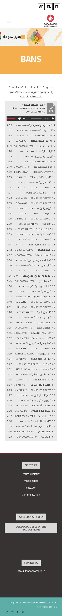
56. (34, 411)
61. (36, 437)
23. (34, 239)
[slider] (12, 118)
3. (34, 135)
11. (34, 177)
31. (35, 281)
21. (34, 229)
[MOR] (36, 21)
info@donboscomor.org (31, 570)
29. (34, 270)
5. (34, 146)
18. (37, 213)
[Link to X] (7, 611)
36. (36, 307)
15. (34, 198)
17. (36, 208)
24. (34, 244)
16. (34, 203)
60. (34, 431)
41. (34, 333)
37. (34, 312)
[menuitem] (10, 21)
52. (34, 390)
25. (34, 250)
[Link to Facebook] (17, 611)
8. (37, 161)
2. (36, 130)
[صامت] (19, 118)
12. (35, 182)
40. (34, 328)
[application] (31, 118)
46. (34, 359)
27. (34, 260)
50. (34, 379)
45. (34, 354)
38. (34, 317)
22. (36, 234)
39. (34, 322)
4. (34, 141)
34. (34, 296)
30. (34, 276)
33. (36, 291)
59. (34, 426)
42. (34, 338)
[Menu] (10, 21)
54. (34, 400)
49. (34, 374)
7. (34, 156)
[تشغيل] (52, 118)
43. (34, 343)
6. (37, 151)
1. (34, 125)
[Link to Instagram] (22, 611)
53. (34, 395)
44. (34, 348)
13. (34, 187)
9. (34, 167)
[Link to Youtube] (12, 611)
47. (37, 364)
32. (34, 286)
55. (34, 405)
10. (34, 172)
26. (34, 255)
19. (34, 219)
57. (35, 416)
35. (34, 302)
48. (34, 369)
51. (34, 385)
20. (37, 224)
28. (34, 265)
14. (40, 193)
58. (34, 421)
